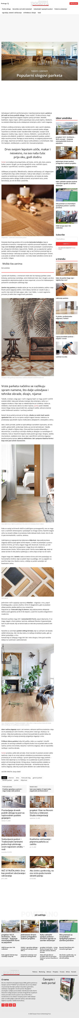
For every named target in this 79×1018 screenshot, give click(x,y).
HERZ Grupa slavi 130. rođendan (8, 948)
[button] (5, 4)
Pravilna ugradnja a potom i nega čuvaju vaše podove (12, 790)
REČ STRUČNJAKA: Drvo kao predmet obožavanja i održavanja (13, 873)
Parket (3, 162)
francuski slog (26, 778)
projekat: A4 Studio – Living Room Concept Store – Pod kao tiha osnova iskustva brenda (48, 949)
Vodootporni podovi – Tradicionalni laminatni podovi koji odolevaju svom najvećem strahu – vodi (13, 844)
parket (36, 406)
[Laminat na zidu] (67, 348)
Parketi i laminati (39, 71)
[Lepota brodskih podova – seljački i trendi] (67, 327)
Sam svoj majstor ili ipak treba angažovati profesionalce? (40, 790)
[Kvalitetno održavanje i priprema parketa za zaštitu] (42, 831)
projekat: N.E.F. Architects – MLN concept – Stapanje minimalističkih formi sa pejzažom (65, 140)
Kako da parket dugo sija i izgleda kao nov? (65, 279)
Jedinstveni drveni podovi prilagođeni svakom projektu (66, 162)
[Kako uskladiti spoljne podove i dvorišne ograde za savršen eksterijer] (67, 172)
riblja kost (24, 780)
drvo (17, 778)
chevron (11, 778)
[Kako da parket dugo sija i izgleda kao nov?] (67, 269)
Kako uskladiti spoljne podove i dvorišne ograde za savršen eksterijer (66, 183)
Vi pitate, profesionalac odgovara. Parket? (64, 317)
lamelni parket (7, 780)
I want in (66, 244)
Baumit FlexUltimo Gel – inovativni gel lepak (67, 948)
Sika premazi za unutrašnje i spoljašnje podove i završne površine (66, 206)
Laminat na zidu (61, 357)
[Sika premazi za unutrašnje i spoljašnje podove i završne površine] (67, 194)
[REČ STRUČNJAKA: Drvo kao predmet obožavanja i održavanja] (13, 862)
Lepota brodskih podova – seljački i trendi (65, 338)
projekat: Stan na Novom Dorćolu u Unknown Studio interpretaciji (41, 813)
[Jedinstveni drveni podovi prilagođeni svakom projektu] (67, 152)
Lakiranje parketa (62, 298)
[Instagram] (6, 1005)
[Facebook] (3, 1005)
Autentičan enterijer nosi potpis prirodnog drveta (29, 955)
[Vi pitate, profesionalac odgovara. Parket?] (67, 307)
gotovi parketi (37, 778)
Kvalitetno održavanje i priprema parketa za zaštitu (40, 841)
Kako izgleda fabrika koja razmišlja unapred (9, 955)
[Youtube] (14, 1005)
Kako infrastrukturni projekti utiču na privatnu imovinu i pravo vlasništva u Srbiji (49, 957)
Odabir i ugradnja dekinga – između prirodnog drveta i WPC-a (30, 948)
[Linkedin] (10, 1005)
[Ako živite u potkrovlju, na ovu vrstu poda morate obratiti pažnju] (42, 862)
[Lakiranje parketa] (67, 289)
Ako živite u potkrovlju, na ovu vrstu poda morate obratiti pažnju (42, 873)
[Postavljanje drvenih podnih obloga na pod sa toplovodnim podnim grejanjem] (13, 802)
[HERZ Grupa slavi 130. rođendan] (67, 217)
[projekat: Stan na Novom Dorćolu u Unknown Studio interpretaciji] (42, 802)
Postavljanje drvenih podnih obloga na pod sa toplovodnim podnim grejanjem (12, 814)
